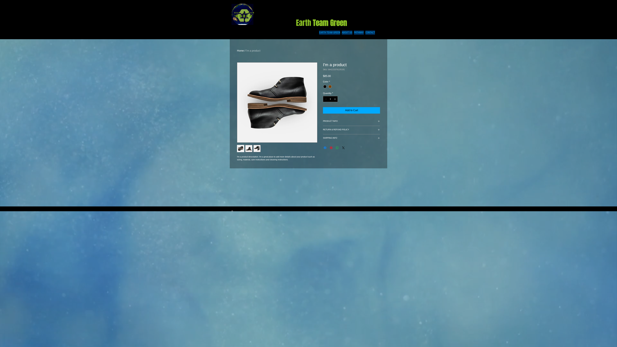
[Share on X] (343, 148)
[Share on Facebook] (325, 148)
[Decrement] (325, 99)
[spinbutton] (330, 99)
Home (240, 50)
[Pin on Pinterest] (331, 148)
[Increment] (335, 99)
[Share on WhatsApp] (337, 148)
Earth (322, 23)
